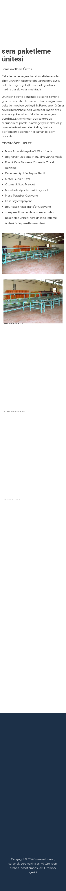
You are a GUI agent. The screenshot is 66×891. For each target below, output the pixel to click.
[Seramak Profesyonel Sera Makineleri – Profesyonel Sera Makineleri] (33, 21)
